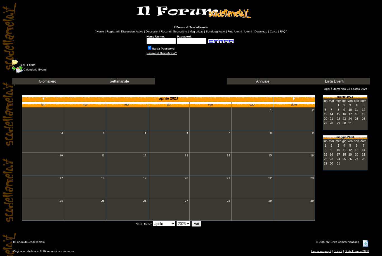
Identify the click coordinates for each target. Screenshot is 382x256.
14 (228, 155)
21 (228, 178)
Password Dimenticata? (162, 53)
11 (103, 155)
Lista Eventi (334, 81)
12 (145, 155)
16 (312, 155)
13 (186, 155)
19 (145, 178)
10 (61, 155)
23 (312, 178)
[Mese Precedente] (43, 98)
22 (270, 178)
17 (61, 178)
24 (61, 200)
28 (228, 200)
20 (186, 178)
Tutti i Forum (27, 64)
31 (350, 123)
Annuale (262, 81)
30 (312, 200)
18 (103, 178)
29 (270, 200)
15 (270, 155)
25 (103, 200)
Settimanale (119, 81)
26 (145, 200)
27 (186, 200)
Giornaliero (47, 81)
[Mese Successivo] (294, 98)
